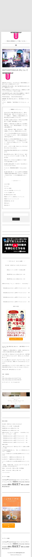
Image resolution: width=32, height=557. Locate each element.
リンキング (10, 481)
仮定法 (15, 481)
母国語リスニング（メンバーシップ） (11, 198)
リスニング (5, 481)
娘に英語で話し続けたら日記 (10, 194)
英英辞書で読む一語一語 (9, 200)
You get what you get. (12, 479)
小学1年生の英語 (21, 481)
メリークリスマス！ (6, 472)
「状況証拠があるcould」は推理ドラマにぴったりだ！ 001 (14, 442)
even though (4, 479)
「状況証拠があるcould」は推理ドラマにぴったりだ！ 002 (14, 440)
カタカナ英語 (7, 184)
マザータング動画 (8, 188)
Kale (11, 554)
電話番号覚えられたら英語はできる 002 (10, 428)
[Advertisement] (16, 16)
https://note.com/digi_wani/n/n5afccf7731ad (11, 378)
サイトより (6, 186)
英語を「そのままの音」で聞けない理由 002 (11, 470)
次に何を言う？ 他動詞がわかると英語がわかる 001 (13, 459)
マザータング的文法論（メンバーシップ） (12, 190)
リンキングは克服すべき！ (9, 192)
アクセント (18, 479)
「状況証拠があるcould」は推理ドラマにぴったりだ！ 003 (14, 438)
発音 (22, 484)
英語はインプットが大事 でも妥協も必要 (10, 426)
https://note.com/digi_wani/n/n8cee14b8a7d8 (11, 379)
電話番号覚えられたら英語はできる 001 (10, 430)
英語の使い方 (7, 205)
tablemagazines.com (20, 552)
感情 (9, 484)
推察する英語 (5, 444)
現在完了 (16, 484)
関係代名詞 (7, 486)
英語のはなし (7, 203)
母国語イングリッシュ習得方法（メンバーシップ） (14, 196)
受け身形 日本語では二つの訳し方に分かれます (12, 424)
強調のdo (5, 484)
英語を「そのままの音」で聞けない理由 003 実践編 (13, 468)
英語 (4, 486)
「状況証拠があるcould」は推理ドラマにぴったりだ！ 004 (14, 436)
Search (16, 219)
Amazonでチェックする (16, 339)
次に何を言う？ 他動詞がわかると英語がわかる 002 (13, 457)
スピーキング (23, 479)
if (7, 479)
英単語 (24, 484)
